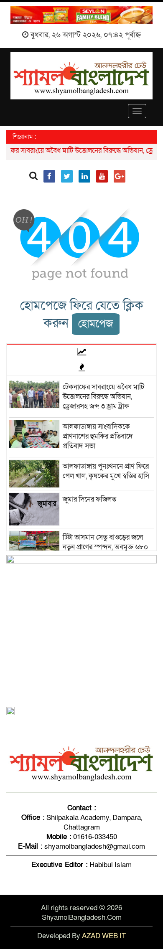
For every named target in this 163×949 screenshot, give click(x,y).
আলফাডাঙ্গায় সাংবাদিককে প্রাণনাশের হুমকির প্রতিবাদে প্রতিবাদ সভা (98, 436)
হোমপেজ (95, 324)
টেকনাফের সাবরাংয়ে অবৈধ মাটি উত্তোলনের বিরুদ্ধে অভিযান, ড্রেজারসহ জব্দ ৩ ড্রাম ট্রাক (103, 396)
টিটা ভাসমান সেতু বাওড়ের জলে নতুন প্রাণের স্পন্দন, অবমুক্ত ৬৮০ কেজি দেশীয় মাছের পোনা (105, 547)
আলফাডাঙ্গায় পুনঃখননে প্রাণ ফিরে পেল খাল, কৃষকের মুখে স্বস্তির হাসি (106, 471)
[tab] (81, 352)
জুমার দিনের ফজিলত (89, 499)
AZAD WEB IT (104, 936)
